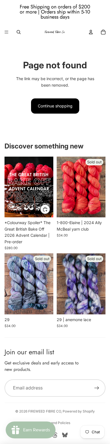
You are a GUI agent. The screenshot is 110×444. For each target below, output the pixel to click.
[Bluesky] (64, 435)
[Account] (91, 32)
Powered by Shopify (79, 411)
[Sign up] (97, 388)
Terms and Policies (55, 423)
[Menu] (6, 32)
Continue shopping (55, 105)
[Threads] (55, 435)
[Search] (18, 32)
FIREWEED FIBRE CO (44, 411)
